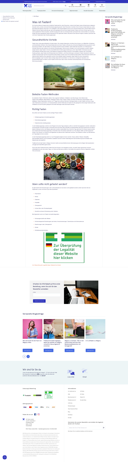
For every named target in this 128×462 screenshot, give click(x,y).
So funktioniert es (72, 391)
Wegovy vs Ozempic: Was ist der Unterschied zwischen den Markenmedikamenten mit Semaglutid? (74, 343)
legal (64, 1)
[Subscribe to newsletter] (103, 427)
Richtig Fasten (6, 19)
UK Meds (82, 391)
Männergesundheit (27, 10)
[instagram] (39, 414)
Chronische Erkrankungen (58, 10)
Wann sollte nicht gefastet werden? (11, 21)
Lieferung (70, 402)
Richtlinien (70, 414)
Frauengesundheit (41, 10)
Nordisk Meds (83, 399)
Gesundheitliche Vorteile (8, 16)
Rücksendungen (71, 405)
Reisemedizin (102, 10)
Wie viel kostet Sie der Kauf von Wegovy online (32, 341)
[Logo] (28, 5)
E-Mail (34, 292)
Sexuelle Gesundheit (88, 10)
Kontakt (69, 417)
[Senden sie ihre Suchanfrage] (65, 5)
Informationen (72, 388)
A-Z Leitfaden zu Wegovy (93, 340)
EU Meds (82, 394)
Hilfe (38, 374)
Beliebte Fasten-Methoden (9, 18)
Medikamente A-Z (72, 399)
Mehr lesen (113, 25)
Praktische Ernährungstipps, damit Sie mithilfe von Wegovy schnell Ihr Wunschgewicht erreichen (53, 343)
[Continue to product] (32, 329)
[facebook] (35, 414)
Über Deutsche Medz (73, 408)
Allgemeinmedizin (74, 10)
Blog (69, 411)
